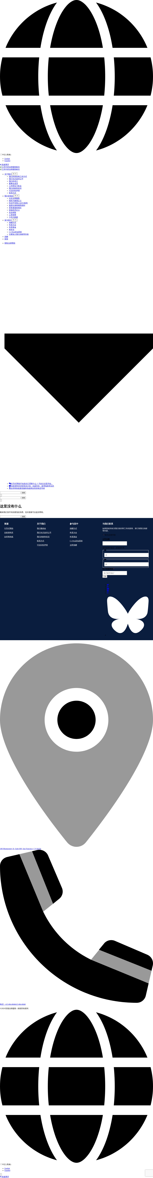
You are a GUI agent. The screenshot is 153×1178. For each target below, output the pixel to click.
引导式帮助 (8, 528)
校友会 (11, 230)
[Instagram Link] (108, 593)
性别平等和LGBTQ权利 (18, 203)
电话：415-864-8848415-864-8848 (13, 1004)
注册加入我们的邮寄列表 (19, 234)
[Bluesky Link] (128, 635)
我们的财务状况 (15, 188)
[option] (78, 159)
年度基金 (12, 227)
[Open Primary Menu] (1, 500)
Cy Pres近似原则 (15, 232)
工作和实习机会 (15, 186)
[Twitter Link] (108, 585)
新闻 (6, 239)
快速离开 (5, 165)
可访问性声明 (14, 191)
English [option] (7, 159)
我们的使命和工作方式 (18, 176)
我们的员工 (13, 181)
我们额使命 (41, 528)
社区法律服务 (14, 198)
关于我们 (8, 174)
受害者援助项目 (15, 208)
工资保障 (12, 215)
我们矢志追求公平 (16, 179)
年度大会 (12, 225)
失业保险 (12, 212)
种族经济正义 (14, 210)
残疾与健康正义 (15, 201)
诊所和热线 (8, 537)
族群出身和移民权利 (17, 205)
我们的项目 (8, 196)
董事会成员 (13, 183)
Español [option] (7, 161)
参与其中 (8, 220)
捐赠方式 (12, 222)
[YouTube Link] (108, 589)
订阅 (104, 576)
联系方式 (12, 193)
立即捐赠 (73, 545)
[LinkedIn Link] (108, 587)
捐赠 (6, 237)
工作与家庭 (13, 217)
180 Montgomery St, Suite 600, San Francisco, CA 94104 (20, 849)
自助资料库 (8, 533)
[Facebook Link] (108, 591)
